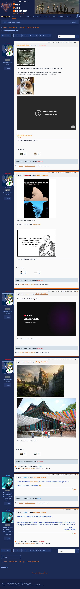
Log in (21, 166)
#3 (77, 291)
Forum (14, 16)
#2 (77, 172)
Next (44, 36)
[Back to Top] (77, 586)
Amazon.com (37, 224)
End (49, 36)
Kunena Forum (43, 573)
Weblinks (61, 16)
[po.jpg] (36, 243)
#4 (77, 359)
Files (67, 16)
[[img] (19, 137)
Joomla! (3, 585)
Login (15, 13)
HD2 (20, 16)
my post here (34, 482)
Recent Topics (11, 22)
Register (22, 13)
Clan (27, 16)
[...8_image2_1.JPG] (46, 418)
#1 (77, 42)
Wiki (54, 16)
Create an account (30, 166)
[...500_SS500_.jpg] (36, 198)
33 (40, 36)
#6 (77, 509)
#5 (77, 474)
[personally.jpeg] (25, 85)
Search (18, 22)
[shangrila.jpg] (40, 381)
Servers (45, 16)
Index (4, 22)
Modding (36, 16)
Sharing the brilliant (23, 45)
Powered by (35, 573)
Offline (7, 60)
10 (36, 36)
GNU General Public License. (34, 585)
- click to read (24, 135)
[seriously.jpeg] (26, 57)
